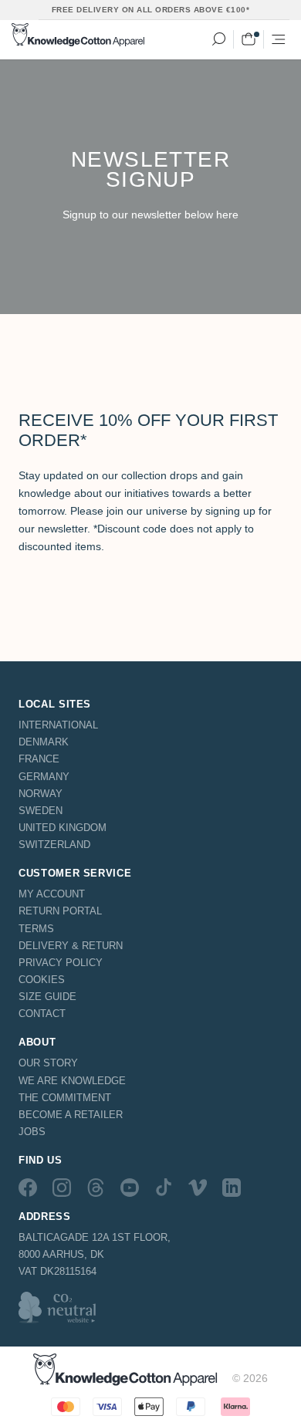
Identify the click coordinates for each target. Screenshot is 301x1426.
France (39, 759)
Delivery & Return (71, 945)
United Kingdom (63, 827)
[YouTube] (129, 1187)
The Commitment (65, 1097)
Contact (42, 1013)
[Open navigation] (279, 39)
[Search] (218, 39)
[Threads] (95, 1187)
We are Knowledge (72, 1080)
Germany (44, 776)
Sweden (41, 810)
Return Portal (60, 911)
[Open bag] (248, 39)
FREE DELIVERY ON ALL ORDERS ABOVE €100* (151, 9)
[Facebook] (28, 1187)
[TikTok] (163, 1187)
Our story (48, 1063)
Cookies (42, 979)
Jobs (32, 1131)
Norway (41, 793)
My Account (52, 894)
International (58, 725)
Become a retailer (71, 1114)
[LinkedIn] (231, 1187)
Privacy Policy (61, 962)
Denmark (44, 742)
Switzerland (54, 844)
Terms (36, 928)
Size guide (47, 996)
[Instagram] (61, 1187)
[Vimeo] (197, 1187)
